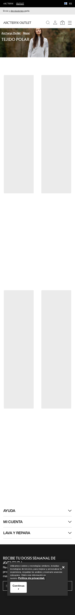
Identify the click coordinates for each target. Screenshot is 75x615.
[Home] (17, 22)
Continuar (18, 587)
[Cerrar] (63, 567)
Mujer (26, 33)
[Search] (48, 22)
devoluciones (17, 10)
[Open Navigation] (70, 22)
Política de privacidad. (31, 578)
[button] (65, 4)
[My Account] (55, 22)
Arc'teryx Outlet (11, 33)
